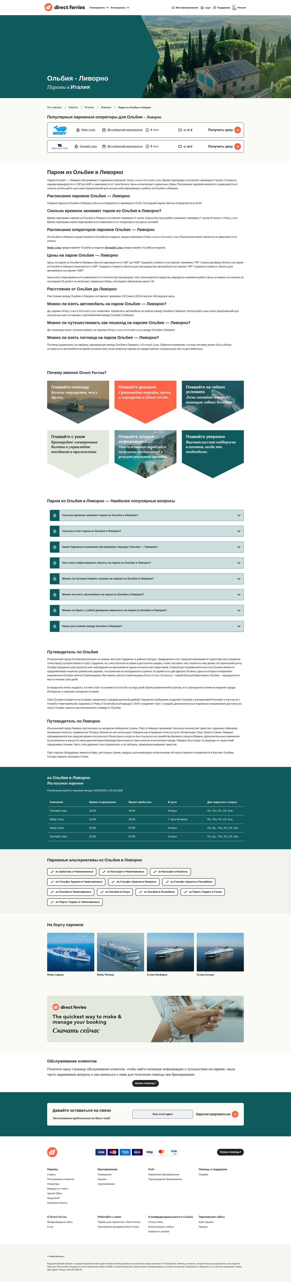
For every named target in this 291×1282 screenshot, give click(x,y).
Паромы (102, 1179)
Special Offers (54, 1193)
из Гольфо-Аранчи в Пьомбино (192, 881)
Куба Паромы (206, 1222)
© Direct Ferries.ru (55, 1256)
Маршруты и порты (57, 1188)
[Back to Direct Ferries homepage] (64, 7)
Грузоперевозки (106, 1184)
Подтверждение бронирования (165, 1179)
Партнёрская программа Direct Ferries (118, 1226)
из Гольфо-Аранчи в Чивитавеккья (79, 881)
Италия (89, 107)
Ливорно (106, 107)
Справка (203, 1174)
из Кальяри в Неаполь (173, 871)
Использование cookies (161, 1226)
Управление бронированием (163, 1174)
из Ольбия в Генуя (117, 892)
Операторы (53, 1184)
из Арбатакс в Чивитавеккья (74, 871)
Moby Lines (54, 247)
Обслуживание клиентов (60, 1179)
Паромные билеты (57, 1202)
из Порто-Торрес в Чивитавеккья (78, 902)
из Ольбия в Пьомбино (159, 892)
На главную (54, 107)
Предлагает (53, 1198)
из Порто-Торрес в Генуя (205, 892)
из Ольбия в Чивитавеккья (73, 892)
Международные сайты (60, 1222)
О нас (50, 1226)
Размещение (105, 1174)
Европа (73, 107)
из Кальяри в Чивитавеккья (125, 871)
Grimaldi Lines (114, 247)
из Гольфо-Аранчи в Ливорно (136, 881)
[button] (147, 515)
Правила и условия (158, 1231)
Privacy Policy (155, 1222)
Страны (51, 1174)
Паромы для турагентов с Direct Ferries (119, 1222)
